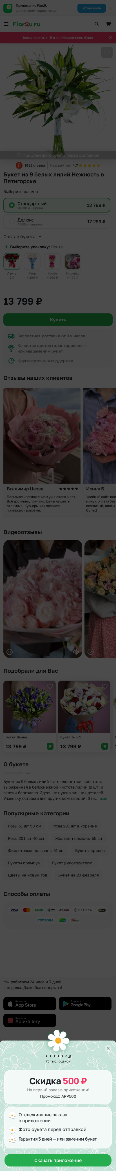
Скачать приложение (58, 1160)
